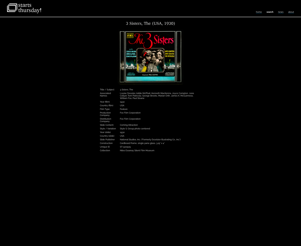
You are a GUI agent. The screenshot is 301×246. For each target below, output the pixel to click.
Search (270, 12)
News (280, 12)
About (291, 12)
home (259, 12)
